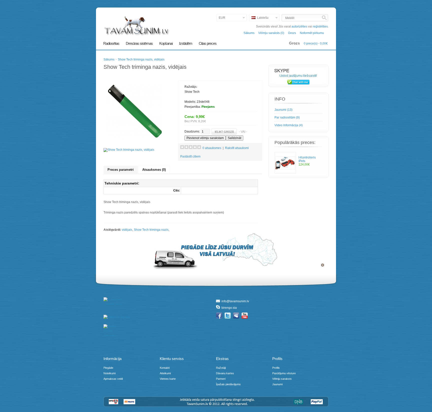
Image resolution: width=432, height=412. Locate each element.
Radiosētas (111, 43)
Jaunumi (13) (283, 110)
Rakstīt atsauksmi (237, 148)
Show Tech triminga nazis (151, 230)
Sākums (249, 33)
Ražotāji (221, 367)
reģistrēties (320, 26)
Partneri (221, 378)
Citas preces (207, 43)
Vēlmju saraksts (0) (271, 33)
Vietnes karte (168, 378)
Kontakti (165, 367)
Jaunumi (277, 384)
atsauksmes (211, 148)
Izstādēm (185, 43)
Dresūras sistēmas (139, 43)
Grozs (292, 33)
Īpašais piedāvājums (228, 384)
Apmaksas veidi (113, 378)
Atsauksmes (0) (154, 170)
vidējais (127, 230)
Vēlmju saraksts (282, 378)
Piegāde (108, 367)
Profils (276, 367)
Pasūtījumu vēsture (284, 373)
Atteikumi (165, 373)
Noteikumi (110, 373)
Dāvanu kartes (225, 373)
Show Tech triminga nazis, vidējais (141, 59)
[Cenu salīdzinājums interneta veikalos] (111, 332)
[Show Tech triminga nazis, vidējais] (134, 138)
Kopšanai (165, 43)
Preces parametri (121, 170)
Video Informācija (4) (288, 125)
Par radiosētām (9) (287, 117)
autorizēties (299, 26)
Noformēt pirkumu (312, 33)
